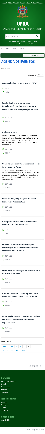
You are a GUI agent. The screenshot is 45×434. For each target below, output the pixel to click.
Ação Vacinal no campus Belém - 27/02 (19, 83)
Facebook (4, 402)
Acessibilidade (10, 2)
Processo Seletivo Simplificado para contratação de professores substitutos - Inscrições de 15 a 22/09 (20, 247)
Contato (22, 44)
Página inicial (5, 49)
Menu (34, 55)
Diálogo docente (9, 132)
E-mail (29, 41)
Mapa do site (34, 2)
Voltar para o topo (36, 366)
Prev (11, 346)
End (23, 350)
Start (5, 346)
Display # (32, 75)
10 (11, 350)
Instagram (5, 405)
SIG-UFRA (31, 44)
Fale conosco (6, 387)
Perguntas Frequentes (17, 41)
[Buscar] (38, 36)
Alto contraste (23, 2)
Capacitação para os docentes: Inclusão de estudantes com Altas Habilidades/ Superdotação (21, 319)
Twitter (3, 408)
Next (17, 350)
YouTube (4, 410)
